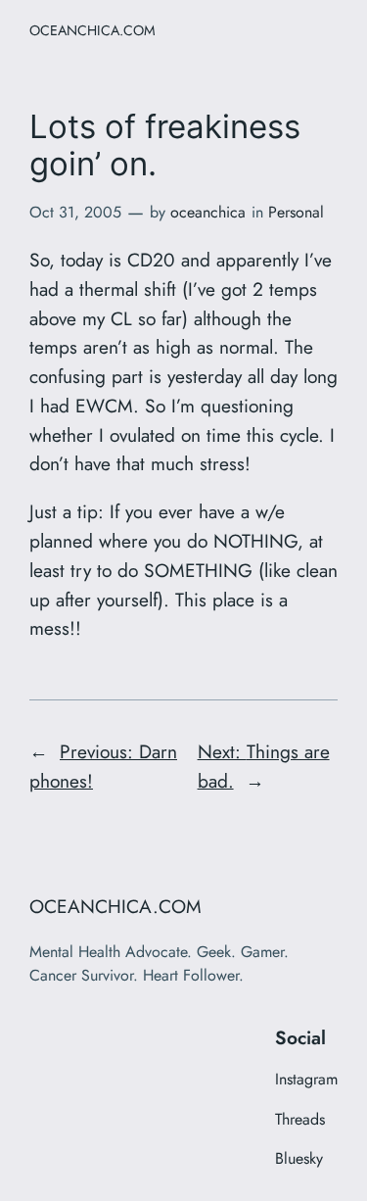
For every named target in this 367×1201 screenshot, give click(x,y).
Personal (296, 212)
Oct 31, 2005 (75, 212)
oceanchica (208, 212)
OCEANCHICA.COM (92, 30)
